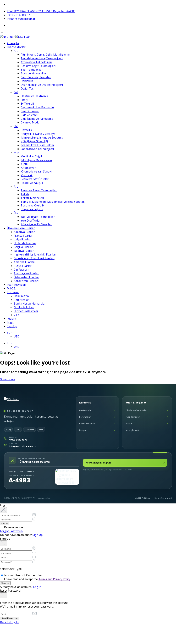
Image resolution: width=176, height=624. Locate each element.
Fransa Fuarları (23, 235)
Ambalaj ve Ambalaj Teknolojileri (42, 58)
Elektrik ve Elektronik (34, 96)
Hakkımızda (21, 296)
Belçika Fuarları (24, 247)
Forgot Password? (11, 531)
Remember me (13, 527)
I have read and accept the (36, 579)
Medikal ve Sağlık (32, 156)
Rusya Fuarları (23, 266)
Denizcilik (27, 81)
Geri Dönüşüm (30, 111)
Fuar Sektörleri (16, 47)
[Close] (3, 510)
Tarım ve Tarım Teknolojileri (39, 190)
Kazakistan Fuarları (26, 281)
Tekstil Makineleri (32, 198)
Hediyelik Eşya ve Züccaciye (38, 134)
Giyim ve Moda (30, 122)
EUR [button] (9, 333)
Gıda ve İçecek (29, 115)
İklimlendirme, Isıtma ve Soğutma (42, 137)
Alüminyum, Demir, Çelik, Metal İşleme (45, 54)
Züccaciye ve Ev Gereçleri (36, 224)
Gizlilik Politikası (24, 307)
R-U (16, 186)
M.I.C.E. (11, 288)
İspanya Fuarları (24, 251)
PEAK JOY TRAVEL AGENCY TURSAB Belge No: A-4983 (41, 11)
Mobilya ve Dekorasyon (36, 160)
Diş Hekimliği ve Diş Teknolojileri (42, 85)
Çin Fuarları (21, 269)
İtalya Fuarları (22, 239)
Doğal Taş (27, 88)
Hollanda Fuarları (25, 243)
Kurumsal (13, 292)
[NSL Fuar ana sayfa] (20, 402)
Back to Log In (9, 622)
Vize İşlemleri (147, 430)
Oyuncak (26, 175)
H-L (16, 126)
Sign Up (12, 326)
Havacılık (26, 130)
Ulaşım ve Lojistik (32, 209)
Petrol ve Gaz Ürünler (34, 179)
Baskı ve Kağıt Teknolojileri (38, 66)
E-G (16, 92)
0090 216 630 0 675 (19, 15)
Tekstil (25, 194)
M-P (16, 152)
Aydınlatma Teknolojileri (36, 62)
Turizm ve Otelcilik (32, 205)
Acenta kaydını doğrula (125, 462)
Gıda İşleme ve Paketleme (37, 119)
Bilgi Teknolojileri (32, 70)
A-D (16, 51)
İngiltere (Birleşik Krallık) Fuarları (35, 254)
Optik (24, 164)
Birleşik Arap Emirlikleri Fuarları (34, 258)
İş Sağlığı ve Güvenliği (34, 141)
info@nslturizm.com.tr (21, 19)
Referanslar (21, 300)
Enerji (24, 100)
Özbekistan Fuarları (26, 277)
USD (16, 336)
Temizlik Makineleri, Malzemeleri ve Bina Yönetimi (53, 202)
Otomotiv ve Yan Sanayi (36, 171)
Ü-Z (16, 213)
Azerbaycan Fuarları (26, 273)
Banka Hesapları (97, 423)
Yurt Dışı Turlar (31, 220)
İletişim (11, 318)
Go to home (7, 379)
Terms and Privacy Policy (54, 579)
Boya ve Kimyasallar (33, 73)
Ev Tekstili (27, 103)
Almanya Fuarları (24, 232)
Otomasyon (28, 168)
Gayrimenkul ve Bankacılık (37, 107)
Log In (37, 587)
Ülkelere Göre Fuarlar (21, 228)
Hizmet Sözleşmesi (26, 311)
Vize (16, 315)
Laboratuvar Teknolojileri (37, 149)
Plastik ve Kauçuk (32, 183)
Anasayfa (13, 43)
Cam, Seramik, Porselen (36, 77)
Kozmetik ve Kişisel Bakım (37, 145)
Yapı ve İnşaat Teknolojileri (38, 217)
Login (10, 322)
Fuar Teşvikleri (16, 285)
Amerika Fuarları (24, 262)
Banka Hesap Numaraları (30, 303)
